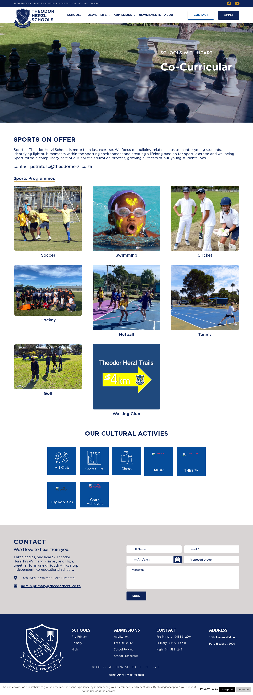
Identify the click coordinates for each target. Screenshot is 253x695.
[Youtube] (237, 3)
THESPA (191, 470)
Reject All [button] (244, 689)
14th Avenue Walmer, (223, 640)
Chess (127, 469)
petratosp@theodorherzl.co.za (61, 167)
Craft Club (94, 469)
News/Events (150, 15)
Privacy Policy (209, 689)
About (169, 15)
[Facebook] (229, 3)
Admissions (123, 15)
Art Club (62, 467)
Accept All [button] (227, 689)
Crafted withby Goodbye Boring (126, 675)
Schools (74, 15)
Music (159, 470)
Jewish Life (97, 15)
